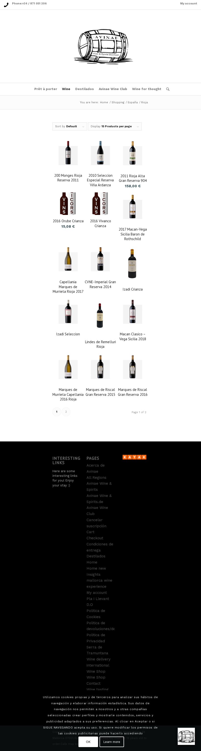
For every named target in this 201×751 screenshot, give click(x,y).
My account (188, 3)
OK (88, 741)
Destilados (96, 556)
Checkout (95, 538)
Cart (90, 532)
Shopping (118, 102)
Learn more (111, 741)
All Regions (96, 477)
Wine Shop (96, 671)
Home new (96, 568)
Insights (93, 574)
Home (104, 102)
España (133, 102)
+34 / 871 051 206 (34, 3)
